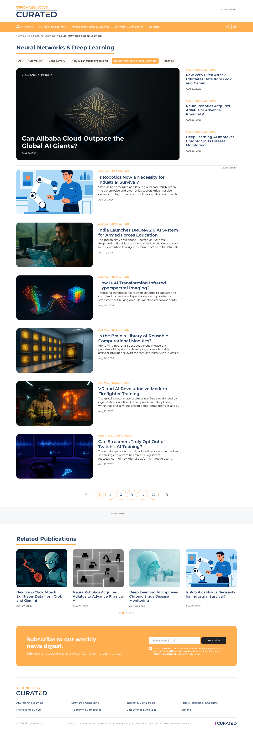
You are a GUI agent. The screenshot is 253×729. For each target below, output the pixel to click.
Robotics (168, 60)
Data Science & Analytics (141, 709)
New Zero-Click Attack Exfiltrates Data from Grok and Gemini (209, 79)
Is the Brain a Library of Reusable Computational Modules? (133, 338)
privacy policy (192, 654)
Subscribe (214, 640)
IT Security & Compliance (86, 709)
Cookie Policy (104, 723)
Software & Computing (128, 26)
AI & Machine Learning (52, 26)
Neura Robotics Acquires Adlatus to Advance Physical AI (208, 110)
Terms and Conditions (146, 723)
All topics (27, 26)
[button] (120, 613)
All (20, 60)
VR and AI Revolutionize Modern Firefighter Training (132, 391)
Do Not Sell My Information (177, 723)
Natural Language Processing (90, 60)
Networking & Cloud (28, 709)
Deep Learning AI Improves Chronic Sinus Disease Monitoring (210, 141)
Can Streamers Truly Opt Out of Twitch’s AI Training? (131, 444)
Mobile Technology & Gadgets (90, 26)
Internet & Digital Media (115, 435)
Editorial (154, 26)
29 (153, 495)
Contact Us (86, 723)
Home (20, 35)
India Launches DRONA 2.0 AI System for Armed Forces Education (138, 233)
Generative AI (57, 60)
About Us (71, 723)
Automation (35, 60)
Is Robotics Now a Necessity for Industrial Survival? (131, 180)
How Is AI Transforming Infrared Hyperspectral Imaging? (132, 285)
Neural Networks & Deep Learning (135, 60)
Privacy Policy (123, 723)
